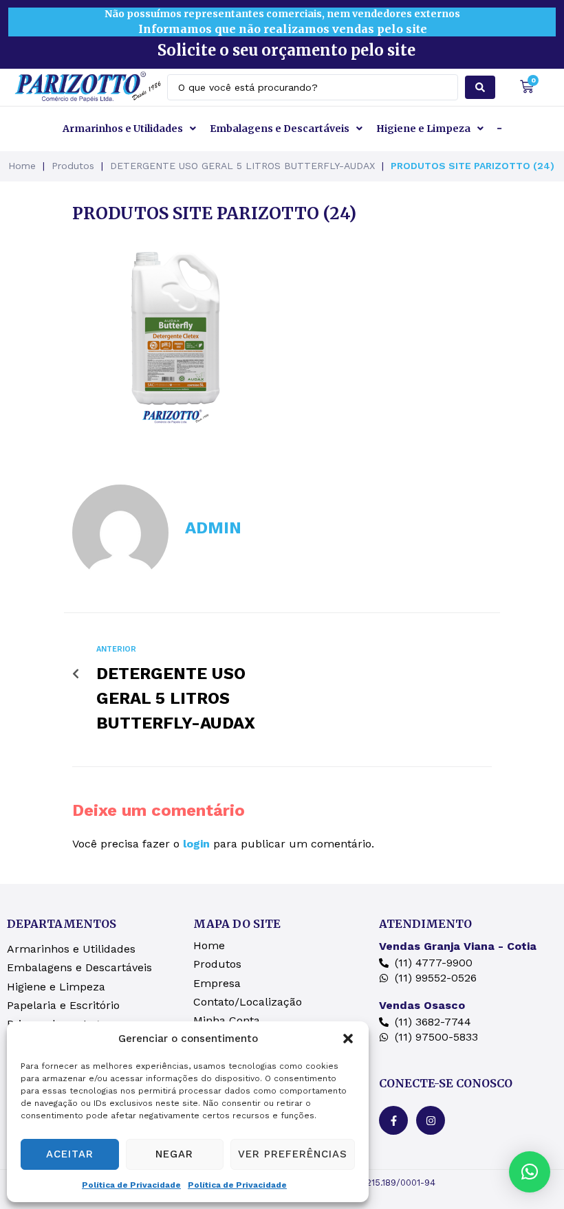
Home (22, 165)
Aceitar (70, 1154)
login (196, 843)
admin (213, 527)
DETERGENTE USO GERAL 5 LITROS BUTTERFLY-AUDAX (242, 165)
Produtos (73, 165)
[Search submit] (480, 87)
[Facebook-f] (393, 1120)
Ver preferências (292, 1154)
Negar (174, 1154)
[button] (348, 1038)
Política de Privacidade (131, 1185)
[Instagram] (430, 1120)
